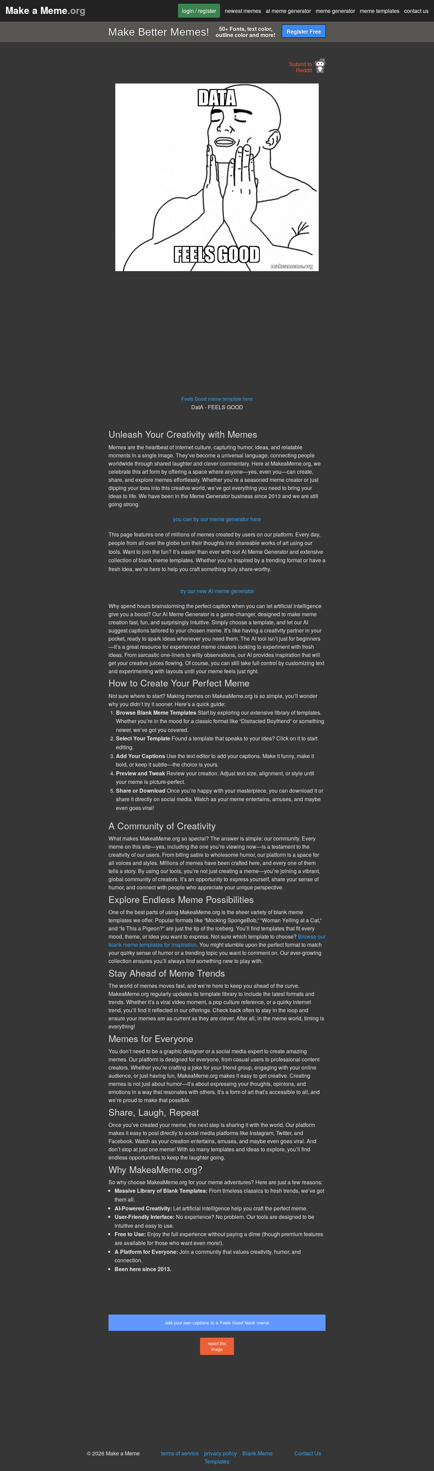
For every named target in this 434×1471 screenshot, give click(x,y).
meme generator (335, 11)
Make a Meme (45, 10)
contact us (416, 11)
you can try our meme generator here (217, 519)
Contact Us (307, 1453)
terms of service (180, 1453)
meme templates (379, 11)
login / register (199, 11)
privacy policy (220, 1453)
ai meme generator (288, 11)
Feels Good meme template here (217, 398)
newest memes (243, 11)
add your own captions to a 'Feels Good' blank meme (217, 1322)
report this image (217, 1346)
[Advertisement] (53, 185)
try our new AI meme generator (217, 591)
